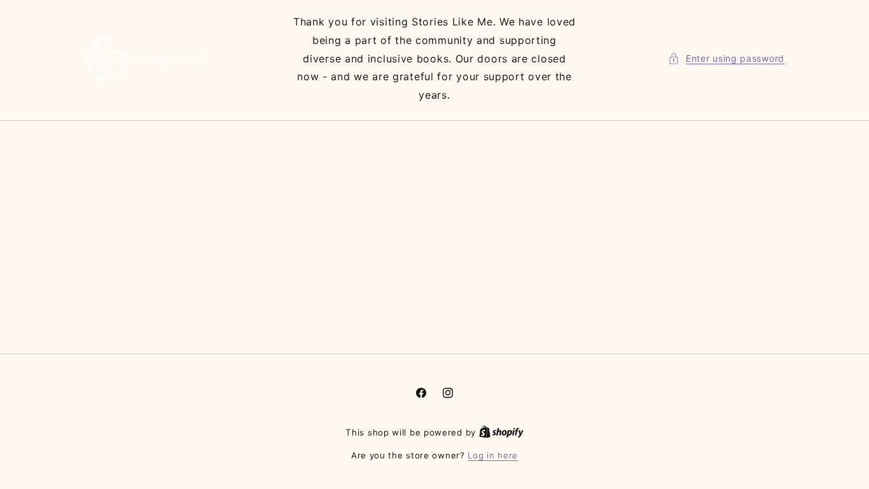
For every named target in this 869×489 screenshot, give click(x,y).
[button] (726, 58)
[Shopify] (501, 432)
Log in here (493, 455)
